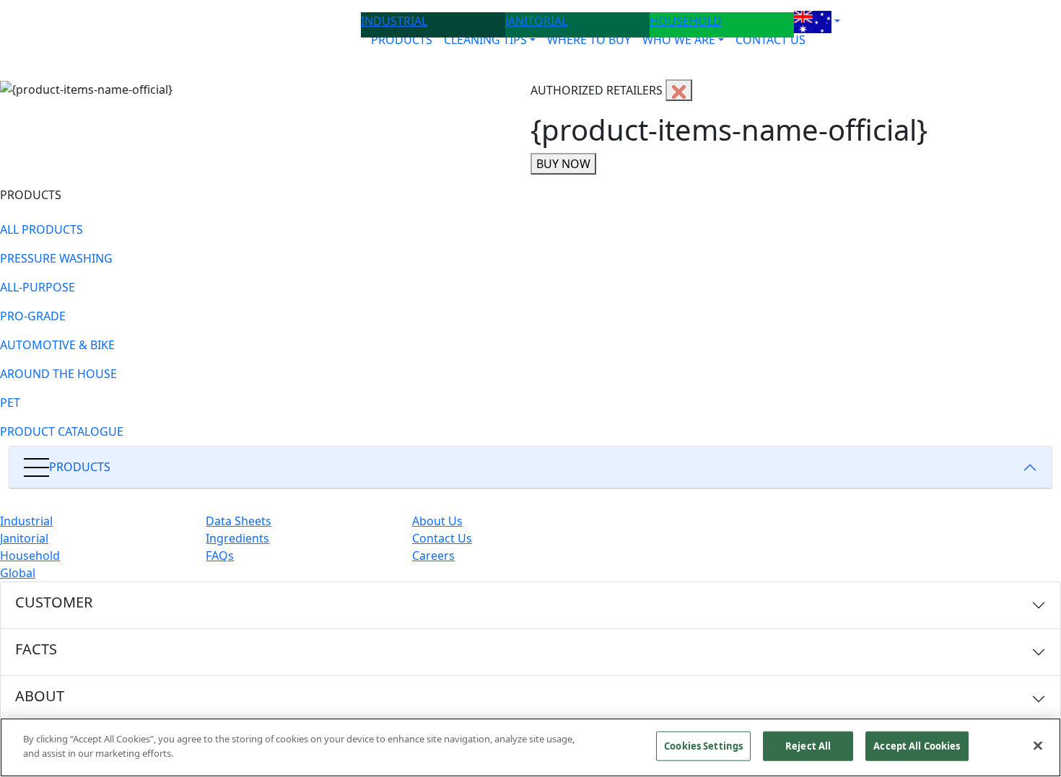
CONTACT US (770, 40)
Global (17, 573)
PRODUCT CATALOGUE (61, 431)
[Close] (1038, 745)
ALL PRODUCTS (41, 229)
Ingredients (237, 538)
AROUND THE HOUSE (58, 374)
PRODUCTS (401, 40)
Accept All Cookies (916, 745)
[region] (530, 747)
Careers (433, 555)
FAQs (220, 555)
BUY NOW (563, 164)
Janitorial (24, 538)
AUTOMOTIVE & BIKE (57, 345)
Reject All (808, 745)
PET (10, 403)
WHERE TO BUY (589, 40)
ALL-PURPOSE (37, 287)
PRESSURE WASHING (56, 258)
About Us (437, 521)
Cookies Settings (703, 745)
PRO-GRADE (33, 316)
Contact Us (442, 538)
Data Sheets (238, 521)
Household (30, 555)
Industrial (26, 521)
